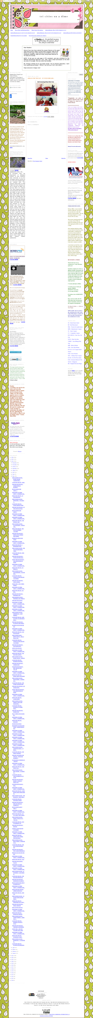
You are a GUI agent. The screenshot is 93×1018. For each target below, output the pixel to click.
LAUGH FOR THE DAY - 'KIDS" (18, 482)
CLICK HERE (14, 346)
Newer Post (30, 158)
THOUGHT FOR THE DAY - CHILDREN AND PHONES (18, 926)
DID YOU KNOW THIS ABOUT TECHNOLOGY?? (18, 883)
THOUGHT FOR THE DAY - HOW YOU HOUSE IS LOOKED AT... (17, 804)
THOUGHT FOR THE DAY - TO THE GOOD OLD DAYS (18, 508)
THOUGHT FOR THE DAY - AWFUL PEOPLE (17, 581)
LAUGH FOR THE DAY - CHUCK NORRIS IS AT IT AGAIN (18, 776)
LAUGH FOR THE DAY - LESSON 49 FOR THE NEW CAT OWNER (18, 577)
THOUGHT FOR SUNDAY (17, 600)
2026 (12, 457)
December (14, 462)
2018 (12, 965)
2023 (12, 955)
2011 (12, 978)
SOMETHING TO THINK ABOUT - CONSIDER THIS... (18, 493)
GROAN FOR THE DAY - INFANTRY (17, 721)
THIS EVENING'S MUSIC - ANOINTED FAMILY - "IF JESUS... (17, 748)
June (13, 474)
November (14, 464)
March (13, 949)
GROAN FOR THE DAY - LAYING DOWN (17, 698)
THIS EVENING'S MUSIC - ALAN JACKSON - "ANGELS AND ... (18, 525)
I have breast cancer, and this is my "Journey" (37, 35)
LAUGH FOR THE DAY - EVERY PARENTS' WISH (17, 504)
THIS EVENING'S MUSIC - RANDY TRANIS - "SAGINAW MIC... (17, 479)
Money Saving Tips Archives (37, 30)
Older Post (63, 158)
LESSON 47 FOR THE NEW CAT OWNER (17, 829)
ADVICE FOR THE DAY (17, 648)
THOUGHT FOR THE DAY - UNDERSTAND (17, 664)
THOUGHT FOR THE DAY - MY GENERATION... (18, 687)
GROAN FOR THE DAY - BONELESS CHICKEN (17, 913)
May (13, 476)
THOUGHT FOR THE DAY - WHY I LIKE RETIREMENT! (18, 850)
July (13, 472)
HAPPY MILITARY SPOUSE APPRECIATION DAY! (17, 890)
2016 (12, 969)
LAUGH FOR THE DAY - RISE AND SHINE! (18, 553)
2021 (12, 959)
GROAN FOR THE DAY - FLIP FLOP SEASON (18, 632)
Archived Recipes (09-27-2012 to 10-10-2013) (72, 32)
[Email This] (48, 116)
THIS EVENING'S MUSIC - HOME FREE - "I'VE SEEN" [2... (18, 501)
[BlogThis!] (49, 116)
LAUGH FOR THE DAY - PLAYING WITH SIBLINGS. (18, 944)
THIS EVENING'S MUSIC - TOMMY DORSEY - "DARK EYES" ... (18, 917)
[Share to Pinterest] (53, 116)
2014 (12, 972)
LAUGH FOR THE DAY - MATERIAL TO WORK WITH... (17, 707)
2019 (12, 963)
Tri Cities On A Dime (54, 16)
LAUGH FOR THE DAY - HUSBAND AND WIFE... (17, 660)
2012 (12, 976)
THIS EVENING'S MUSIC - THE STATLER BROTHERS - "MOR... (18, 550)
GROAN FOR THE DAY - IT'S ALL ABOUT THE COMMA (18, 814)
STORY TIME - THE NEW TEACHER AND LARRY (17, 929)
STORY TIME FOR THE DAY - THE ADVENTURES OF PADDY (18, 561)
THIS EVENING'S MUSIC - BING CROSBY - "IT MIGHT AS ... (18, 771)
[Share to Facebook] (52, 116)
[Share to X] (50, 116)
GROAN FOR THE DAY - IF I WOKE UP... (17, 568)
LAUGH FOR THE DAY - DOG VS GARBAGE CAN (18, 822)
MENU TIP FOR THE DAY (17, 907)
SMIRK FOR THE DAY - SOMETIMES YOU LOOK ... (18, 901)
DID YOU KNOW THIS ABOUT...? (16, 489)
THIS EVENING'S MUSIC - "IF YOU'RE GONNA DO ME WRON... (18, 897)
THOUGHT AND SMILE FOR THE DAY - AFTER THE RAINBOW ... (18, 757)
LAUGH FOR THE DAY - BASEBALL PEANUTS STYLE (17, 922)
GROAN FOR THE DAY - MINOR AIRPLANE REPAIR (18, 675)
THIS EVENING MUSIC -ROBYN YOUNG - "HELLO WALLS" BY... (18, 637)
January (14, 953)
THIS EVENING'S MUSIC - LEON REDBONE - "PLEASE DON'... (18, 572)
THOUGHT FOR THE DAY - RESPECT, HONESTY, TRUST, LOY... (17, 781)
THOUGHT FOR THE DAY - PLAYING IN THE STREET (18, 622)
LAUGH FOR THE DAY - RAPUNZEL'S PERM (17, 799)
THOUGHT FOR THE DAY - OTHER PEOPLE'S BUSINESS (17, 486)
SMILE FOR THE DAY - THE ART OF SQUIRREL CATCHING (18, 530)
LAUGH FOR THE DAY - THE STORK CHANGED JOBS (18, 683)
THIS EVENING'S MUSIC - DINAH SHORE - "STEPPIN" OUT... (18, 679)
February (14, 951)
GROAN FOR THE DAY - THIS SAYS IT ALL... (18, 767)
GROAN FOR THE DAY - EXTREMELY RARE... (17, 936)
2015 (12, 971)
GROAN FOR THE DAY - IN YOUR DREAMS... (17, 496)
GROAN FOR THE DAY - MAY (18, 859)
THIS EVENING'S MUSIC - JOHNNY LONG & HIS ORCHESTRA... (17, 702)
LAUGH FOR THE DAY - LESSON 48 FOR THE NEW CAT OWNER (18, 641)
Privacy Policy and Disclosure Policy (22, 30)
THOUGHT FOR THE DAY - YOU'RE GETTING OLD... (17, 557)
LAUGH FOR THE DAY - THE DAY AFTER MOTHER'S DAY (18, 846)
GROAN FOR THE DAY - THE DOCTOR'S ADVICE (18, 654)
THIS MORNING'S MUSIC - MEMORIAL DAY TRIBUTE (18, 598)
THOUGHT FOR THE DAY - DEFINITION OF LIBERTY (18, 880)
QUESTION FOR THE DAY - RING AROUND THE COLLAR (17, 668)
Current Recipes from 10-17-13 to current (19, 35)
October (14, 466)
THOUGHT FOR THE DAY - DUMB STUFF (17, 711)
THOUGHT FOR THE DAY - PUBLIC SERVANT (17, 905)
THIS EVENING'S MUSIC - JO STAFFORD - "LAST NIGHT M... (18, 873)
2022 (12, 957)
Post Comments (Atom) (37, 161)
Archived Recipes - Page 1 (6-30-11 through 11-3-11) (55, 30)
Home (12, 30)
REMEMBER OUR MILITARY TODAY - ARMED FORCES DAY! (18, 727)
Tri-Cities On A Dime (13, 93)
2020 (12, 961)
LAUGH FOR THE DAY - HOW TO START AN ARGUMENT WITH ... (18, 619)
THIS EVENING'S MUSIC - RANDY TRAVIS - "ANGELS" (18, 657)
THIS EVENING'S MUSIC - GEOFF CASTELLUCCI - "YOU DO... (17, 818)
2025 (12, 459)
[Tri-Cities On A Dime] (11, 97)
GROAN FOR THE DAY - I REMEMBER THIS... (17, 545)
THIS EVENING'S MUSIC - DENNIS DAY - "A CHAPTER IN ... (18, 940)
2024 (12, 461)
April (13, 947)
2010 (12, 980)
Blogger (19, 451)
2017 (12, 967)
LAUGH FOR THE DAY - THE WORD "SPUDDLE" (18, 752)
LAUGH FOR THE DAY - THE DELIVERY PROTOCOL (18, 877)
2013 (12, 974)
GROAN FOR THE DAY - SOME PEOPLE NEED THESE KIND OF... (18, 792)
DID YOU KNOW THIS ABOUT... (16, 511)
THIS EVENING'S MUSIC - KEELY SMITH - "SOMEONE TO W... (18, 841)
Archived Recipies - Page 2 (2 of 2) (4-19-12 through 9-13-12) (49, 32)
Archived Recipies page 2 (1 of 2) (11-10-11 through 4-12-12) (23, 32)
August (14, 470)
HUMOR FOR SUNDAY (17, 724)
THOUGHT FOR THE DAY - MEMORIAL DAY (17, 594)
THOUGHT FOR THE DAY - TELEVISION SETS (17, 645)
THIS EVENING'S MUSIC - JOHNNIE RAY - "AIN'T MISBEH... (17, 614)
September (14, 468)
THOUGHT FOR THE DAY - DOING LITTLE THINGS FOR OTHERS (17, 535)
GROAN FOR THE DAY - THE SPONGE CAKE (18, 521)
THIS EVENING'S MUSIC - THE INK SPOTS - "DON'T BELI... (18, 796)
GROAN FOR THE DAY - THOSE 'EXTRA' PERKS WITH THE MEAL (17, 837)
